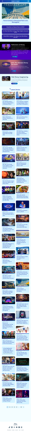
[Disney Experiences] (16, 424)
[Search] (2, 1)
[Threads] (21, 427)
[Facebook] (16, 427)
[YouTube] (12, 427)
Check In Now (14, 56)
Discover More (14, 83)
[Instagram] (14, 427)
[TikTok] (9, 427)
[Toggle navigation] (28, 1)
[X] (19, 427)
